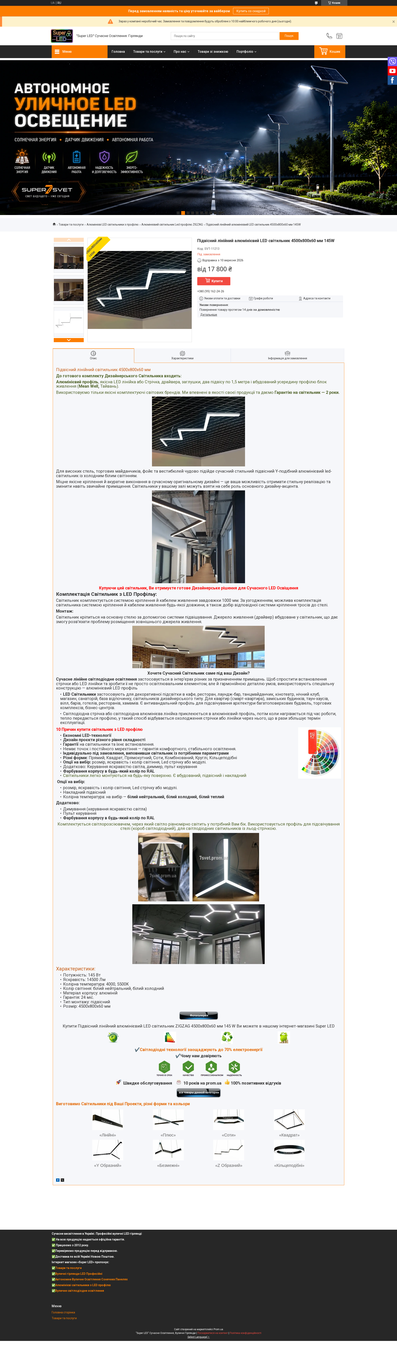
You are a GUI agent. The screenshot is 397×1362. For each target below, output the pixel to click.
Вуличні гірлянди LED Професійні (78, 1273)
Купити (217, 281)
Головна (118, 52)
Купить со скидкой (250, 11)
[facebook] (58, 1180)
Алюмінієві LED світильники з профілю (113, 224)
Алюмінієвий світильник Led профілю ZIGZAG (172, 224)
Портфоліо (245, 52)
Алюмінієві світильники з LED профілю (83, 1285)
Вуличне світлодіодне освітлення (79, 1290)
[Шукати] (289, 36)
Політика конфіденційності (245, 1333)
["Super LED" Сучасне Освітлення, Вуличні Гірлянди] (62, 36)
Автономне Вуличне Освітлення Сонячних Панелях (91, 1279)
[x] (62, 1180)
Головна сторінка (63, 1312)
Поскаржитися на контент (212, 1333)
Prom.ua (218, 1329)
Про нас (180, 52)
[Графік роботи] (339, 36)
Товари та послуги (147, 52)
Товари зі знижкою (213, 52)
